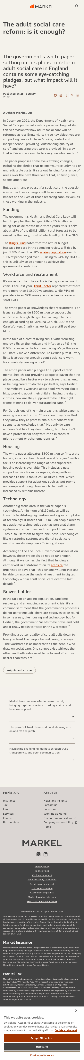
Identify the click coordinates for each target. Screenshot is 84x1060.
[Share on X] (72, 95)
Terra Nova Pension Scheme (42, 901)
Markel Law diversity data (42, 897)
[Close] (76, 1010)
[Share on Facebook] (66, 95)
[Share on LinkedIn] (78, 95)
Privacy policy (42, 866)
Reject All (42, 1046)
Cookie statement (42, 875)
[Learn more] (73, 716)
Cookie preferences (42, 1055)
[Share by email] (61, 95)
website (57, 565)
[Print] (55, 95)
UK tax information (42, 888)
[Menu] (7, 6)
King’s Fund (17, 243)
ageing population (53, 252)
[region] (42, 1033)
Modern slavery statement (42, 879)
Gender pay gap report (42, 884)
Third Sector (42, 286)
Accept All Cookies (41, 1038)
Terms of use (42, 870)
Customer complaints (42, 892)
